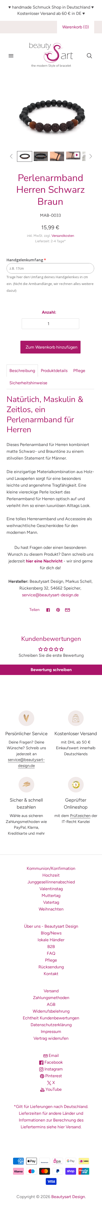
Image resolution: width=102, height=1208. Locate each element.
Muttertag (51, 895)
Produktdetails (54, 370)
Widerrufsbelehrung (51, 1011)
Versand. (73, 1126)
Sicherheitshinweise (28, 382)
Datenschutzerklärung (51, 1024)
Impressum (51, 1031)
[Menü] (11, 55)
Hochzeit (51, 875)
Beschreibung (22, 370)
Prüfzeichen (80, 815)
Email (53, 1055)
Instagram (53, 1069)
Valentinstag (51, 888)
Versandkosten (63, 236)
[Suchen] (89, 55)
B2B (51, 946)
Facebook (53, 1062)
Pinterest (53, 1075)
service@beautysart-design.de (50, 594)
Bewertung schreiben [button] (51, 669)
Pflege (79, 370)
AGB (51, 1004)
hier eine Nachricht (44, 561)
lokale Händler (51, 939)
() (75, 26)
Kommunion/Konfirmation (51, 868)
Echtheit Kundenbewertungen (51, 1017)
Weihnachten (51, 909)
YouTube (53, 1089)
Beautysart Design (68, 1196)
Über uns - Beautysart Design (51, 926)
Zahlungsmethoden (51, 997)
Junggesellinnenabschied (51, 881)
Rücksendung (51, 966)
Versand (51, 990)
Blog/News (51, 933)
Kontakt (51, 973)
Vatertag (51, 902)
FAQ (51, 953)
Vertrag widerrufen (51, 1038)
